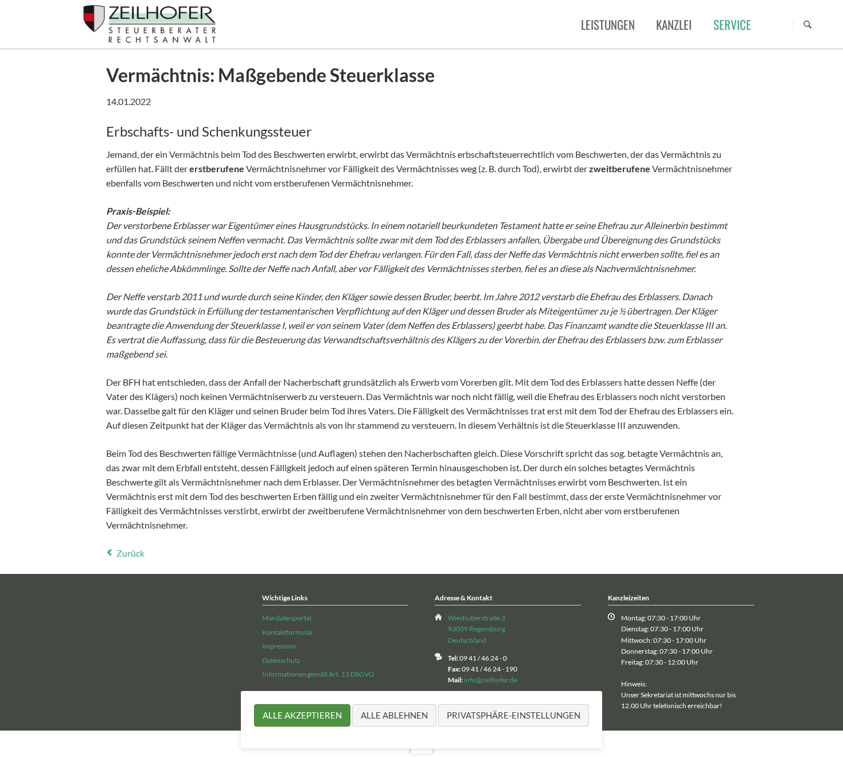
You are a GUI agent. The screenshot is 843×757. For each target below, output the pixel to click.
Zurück (130, 553)
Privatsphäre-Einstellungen (513, 715)
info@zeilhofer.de (490, 680)
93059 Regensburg (476, 628)
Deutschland (467, 640)
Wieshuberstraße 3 (476, 618)
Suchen (807, 25)
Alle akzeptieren (302, 715)
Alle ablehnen (394, 715)
